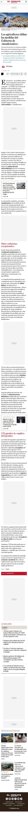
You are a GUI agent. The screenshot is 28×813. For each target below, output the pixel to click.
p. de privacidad (21, 803)
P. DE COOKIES (8, 805)
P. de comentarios (18, 805)
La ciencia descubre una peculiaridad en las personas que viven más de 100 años (21, 749)
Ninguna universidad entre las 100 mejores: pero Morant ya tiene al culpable (14, 642)
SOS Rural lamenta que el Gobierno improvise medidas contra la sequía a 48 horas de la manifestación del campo (9, 189)
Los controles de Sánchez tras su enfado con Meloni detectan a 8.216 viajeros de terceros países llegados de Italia (14, 668)
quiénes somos (9, 802)
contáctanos (18, 802)
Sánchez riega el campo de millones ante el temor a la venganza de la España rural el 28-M (10, 422)
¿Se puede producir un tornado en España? (7, 776)
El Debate (9, 66)
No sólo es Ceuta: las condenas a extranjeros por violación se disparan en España (14, 650)
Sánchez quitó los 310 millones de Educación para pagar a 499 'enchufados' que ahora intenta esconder (13, 658)
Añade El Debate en (15, 74)
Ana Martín (5, 428)
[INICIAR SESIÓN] (26, 2)
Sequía (7, 569)
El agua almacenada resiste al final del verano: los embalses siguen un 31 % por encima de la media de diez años (7, 751)
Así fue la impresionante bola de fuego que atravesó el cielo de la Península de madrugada (21, 782)
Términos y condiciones (9, 803)
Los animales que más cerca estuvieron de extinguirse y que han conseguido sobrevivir (20, 767)
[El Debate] (14, 1)
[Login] (26, 2)
